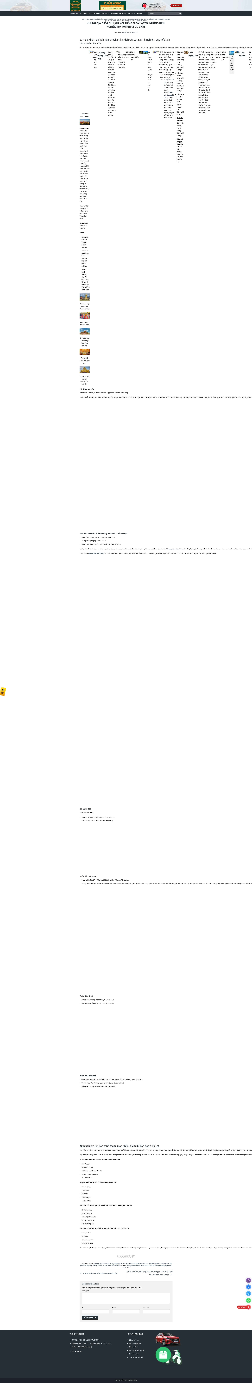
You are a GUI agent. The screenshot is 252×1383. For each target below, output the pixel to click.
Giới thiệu (83, 13)
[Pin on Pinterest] (129, 1256)
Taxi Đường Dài (162, 19)
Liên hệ (139, 13)
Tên (83, 1308)
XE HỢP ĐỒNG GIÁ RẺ (141, 20)
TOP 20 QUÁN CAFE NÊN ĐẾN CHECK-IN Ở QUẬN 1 (100, 1274)
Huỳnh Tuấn (133, 32)
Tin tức (130, 13)
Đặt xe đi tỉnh (94, 13)
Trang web (146, 1308)
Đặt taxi (105, 13)
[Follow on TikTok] (76, 1352)
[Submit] (180, 13)
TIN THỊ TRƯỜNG (124, 20)
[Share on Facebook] (119, 1256)
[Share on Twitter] (122, 1256)
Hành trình (131, 19)
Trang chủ (74, 13)
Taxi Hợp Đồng (114, 20)
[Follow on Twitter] (78, 1352)
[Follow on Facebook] (71, 1352)
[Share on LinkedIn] (133, 1256)
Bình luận (85, 1291)
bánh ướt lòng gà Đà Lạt (169, 95)
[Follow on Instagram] (73, 1352)
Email (114, 1308)
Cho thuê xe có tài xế (95, 19)
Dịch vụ (122, 13)
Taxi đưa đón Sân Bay (150, 19)
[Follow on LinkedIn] (80, 1352)
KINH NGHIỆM (139, 19)
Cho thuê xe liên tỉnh (109, 19)
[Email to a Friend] (126, 1256)
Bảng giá (114, 13)
